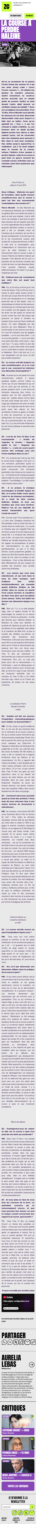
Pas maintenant (15, 15)
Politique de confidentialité (30, 1519)
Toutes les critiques (18, 1486)
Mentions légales (4, 1519)
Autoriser (29, 15)
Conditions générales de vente (16, 1520)
